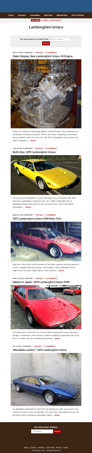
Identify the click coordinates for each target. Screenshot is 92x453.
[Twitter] (41, 440)
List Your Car (55, 20)
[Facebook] (36, 440)
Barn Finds (46, 6)
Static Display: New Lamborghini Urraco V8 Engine (43, 56)
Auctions (22, 15)
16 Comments (51, 278)
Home (11, 15)
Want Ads (48, 15)
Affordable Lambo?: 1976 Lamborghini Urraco (40, 349)
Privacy (59, 448)
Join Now (35, 20)
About (26, 448)
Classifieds (35, 15)
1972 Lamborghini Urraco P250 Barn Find (37, 218)
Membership (62, 15)
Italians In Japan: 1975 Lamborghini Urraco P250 (41, 282)
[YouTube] (56, 440)
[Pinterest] (46, 440)
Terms (65, 448)
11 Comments (51, 52)
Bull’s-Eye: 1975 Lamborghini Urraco (34, 152)
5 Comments (51, 215)
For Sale (39, 52)
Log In (45, 20)
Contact (33, 448)
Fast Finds (50, 448)
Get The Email (78, 15)
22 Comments (51, 148)
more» (33, 140)
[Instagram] (51, 440)
